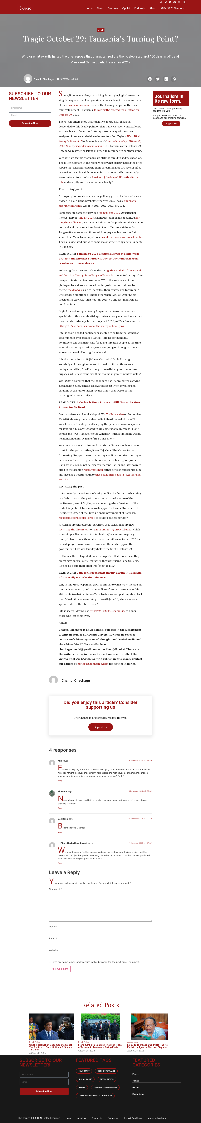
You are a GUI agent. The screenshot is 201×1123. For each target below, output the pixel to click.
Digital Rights (107, 1079)
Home (89, 8)
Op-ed (101, 30)
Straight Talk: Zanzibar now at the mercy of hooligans (91, 326)
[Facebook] (170, 2)
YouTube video (115, 414)
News (100, 8)
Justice (130, 1042)
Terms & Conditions (133, 1118)
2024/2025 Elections (172, 8)
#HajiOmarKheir (93, 469)
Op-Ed (126, 8)
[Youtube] (174, 2)
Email (53, 938)
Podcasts (139, 8)
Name (53, 926)
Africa (152, 8)
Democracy (83, 1071)
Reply (60, 780)
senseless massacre (78, 105)
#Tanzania (130, 201)
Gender (81, 1087)
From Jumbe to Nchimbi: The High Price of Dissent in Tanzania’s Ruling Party (100, 1046)
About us (81, 1118)
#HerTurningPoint (70, 205)
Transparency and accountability (95, 1096)
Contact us (113, 1118)
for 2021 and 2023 (109, 212)
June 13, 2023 (85, 217)
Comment (55, 889)
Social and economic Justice (105, 1087)
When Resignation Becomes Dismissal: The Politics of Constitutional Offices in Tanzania (50, 1047)
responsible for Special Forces (77, 517)
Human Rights (85, 1079)
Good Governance (106, 1071)
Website (53, 950)
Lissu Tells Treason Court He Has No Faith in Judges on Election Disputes (147, 1046)
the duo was (74, 290)
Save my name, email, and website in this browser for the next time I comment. (96, 962)
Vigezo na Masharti (157, 1118)
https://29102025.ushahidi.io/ (107, 611)
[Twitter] (165, 2)
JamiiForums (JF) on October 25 (112, 529)
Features (113, 8)
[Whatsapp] (161, 2)
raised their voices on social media (121, 237)
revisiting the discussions (74, 529)
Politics (37, 1042)
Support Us (97, 1118)
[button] (184, 2)
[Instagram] (179, 2)
